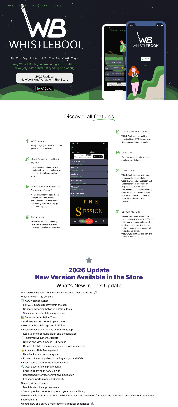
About (22, 5)
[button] (44, 78)
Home (11, 5)
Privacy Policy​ (39, 5)
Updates (56, 5)
